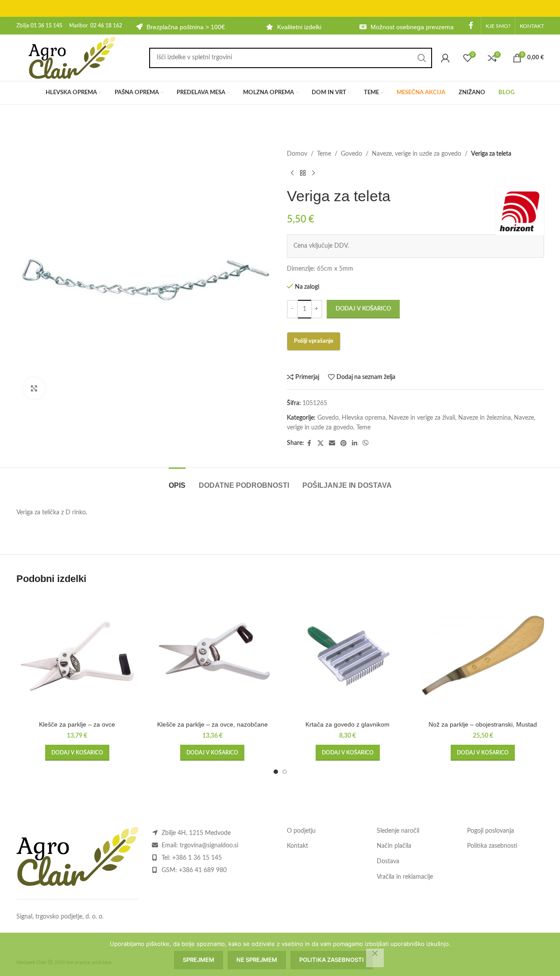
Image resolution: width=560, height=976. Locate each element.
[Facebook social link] (471, 25)
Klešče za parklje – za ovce (77, 724)
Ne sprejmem (256, 959)
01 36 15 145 (46, 25)
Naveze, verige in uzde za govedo (416, 154)
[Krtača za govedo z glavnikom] (348, 655)
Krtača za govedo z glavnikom (347, 724)
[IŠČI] (422, 58)
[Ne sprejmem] (375, 958)
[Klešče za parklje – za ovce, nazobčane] (212, 655)
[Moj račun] (445, 58)
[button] (77, 753)
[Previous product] (292, 173)
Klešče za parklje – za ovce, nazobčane (212, 724)
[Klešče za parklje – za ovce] (77, 655)
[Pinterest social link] (343, 443)
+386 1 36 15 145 (197, 858)
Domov (297, 154)
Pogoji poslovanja (490, 831)
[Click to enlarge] (34, 388)
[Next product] (313, 173)
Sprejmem (198, 959)
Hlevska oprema (364, 418)
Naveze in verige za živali (422, 418)
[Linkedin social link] (354, 443)
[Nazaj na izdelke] (302, 173)
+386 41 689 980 (203, 870)
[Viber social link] (365, 443)
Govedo (351, 154)
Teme (324, 154)
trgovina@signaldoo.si (209, 845)
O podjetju (301, 831)
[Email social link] (332, 443)
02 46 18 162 (106, 25)
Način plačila (394, 846)
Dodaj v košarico (363, 309)
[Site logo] (71, 57)
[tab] (177, 480)
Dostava (388, 861)
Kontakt (297, 846)
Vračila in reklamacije (405, 877)
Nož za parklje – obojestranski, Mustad (483, 724)
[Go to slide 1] (276, 771)
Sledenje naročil (398, 831)
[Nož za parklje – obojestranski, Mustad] (483, 655)
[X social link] (320, 443)
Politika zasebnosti (492, 846)
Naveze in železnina (484, 418)
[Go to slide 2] (284, 771)
